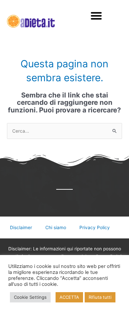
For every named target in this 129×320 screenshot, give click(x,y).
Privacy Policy (94, 227)
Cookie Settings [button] (30, 297)
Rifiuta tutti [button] (100, 297)
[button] (96, 16)
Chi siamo (55, 227)
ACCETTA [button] (69, 297)
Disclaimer (21, 227)
